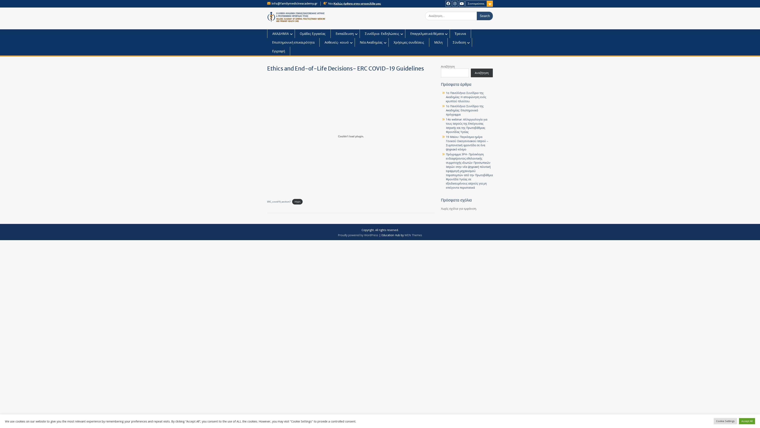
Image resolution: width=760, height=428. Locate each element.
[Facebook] (448, 4)
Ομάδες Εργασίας (313, 34)
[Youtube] (462, 4)
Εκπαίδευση (345, 34)
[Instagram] (455, 4)
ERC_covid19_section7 (279, 201)
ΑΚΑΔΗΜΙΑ (280, 34)
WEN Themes (413, 235)
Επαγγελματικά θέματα (427, 34)
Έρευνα (460, 34)
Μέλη (438, 42)
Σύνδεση (459, 42)
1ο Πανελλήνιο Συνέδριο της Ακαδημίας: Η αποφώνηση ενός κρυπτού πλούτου (466, 97)
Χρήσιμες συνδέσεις (409, 42)
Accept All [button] (747, 421)
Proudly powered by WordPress (358, 235)
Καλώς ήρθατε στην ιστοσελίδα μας (357, 3)
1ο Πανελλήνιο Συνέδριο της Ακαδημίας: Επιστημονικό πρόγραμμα (465, 110)
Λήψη (297, 201)
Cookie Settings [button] (725, 421)
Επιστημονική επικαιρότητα (293, 42)
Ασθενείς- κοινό (337, 42)
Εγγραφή (278, 51)
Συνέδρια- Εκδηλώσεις (382, 34)
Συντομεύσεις (476, 3)
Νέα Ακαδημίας (371, 42)
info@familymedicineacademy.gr (294, 3)
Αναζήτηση (448, 66)
